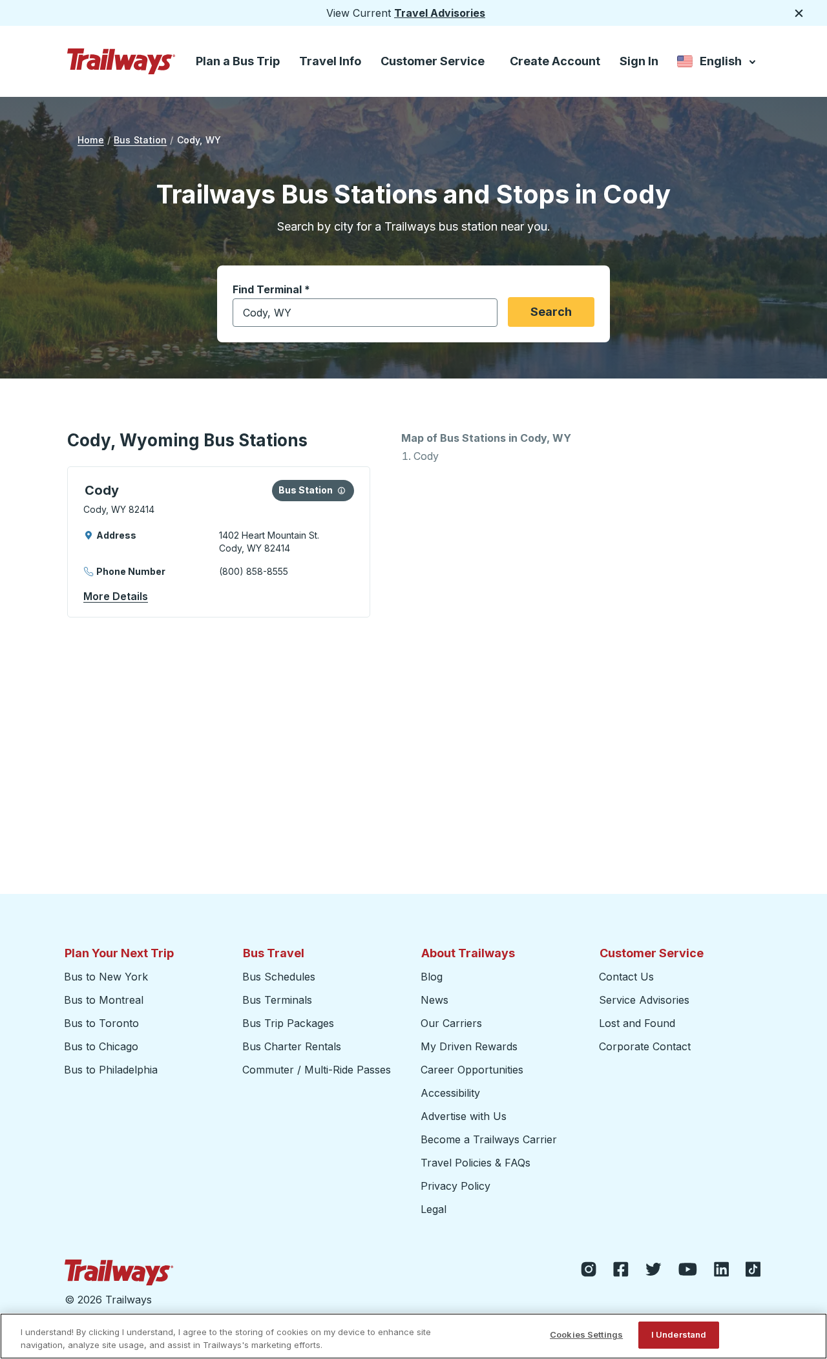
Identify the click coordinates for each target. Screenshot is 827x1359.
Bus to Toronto (101, 1023)
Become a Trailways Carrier (491, 1139)
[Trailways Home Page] (121, 61)
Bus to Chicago (101, 1046)
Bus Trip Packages (288, 1023)
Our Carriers (451, 1023)
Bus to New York (106, 976)
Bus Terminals (277, 999)
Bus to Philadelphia (111, 1069)
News (434, 999)
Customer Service (433, 61)
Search (551, 311)
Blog (432, 976)
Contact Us (626, 976)
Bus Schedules (278, 976)
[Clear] (483, 313)
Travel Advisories (439, 12)
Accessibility (450, 1092)
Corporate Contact (645, 1046)
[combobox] (365, 312)
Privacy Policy (455, 1185)
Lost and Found (637, 1023)
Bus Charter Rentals (291, 1046)
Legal (433, 1209)
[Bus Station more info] (341, 490)
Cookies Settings (586, 1334)
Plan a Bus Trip (238, 61)
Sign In (639, 61)
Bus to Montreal (103, 999)
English (717, 63)
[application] (218, 541)
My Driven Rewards (469, 1046)
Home (91, 139)
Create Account (555, 61)
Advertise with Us (464, 1116)
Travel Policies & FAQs (475, 1162)
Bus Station (140, 139)
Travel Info (330, 61)
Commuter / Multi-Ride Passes (316, 1069)
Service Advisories (644, 999)
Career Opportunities (472, 1069)
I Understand (679, 1334)
